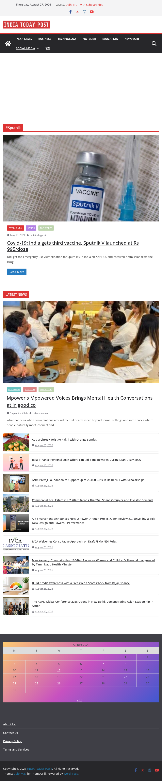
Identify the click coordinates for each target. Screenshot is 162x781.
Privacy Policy (12, 741)
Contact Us (10, 733)
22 (125, 677)
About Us (9, 724)
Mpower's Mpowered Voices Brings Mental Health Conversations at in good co (80, 401)
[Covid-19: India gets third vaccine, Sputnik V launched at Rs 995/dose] (81, 178)
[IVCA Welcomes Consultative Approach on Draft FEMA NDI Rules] (16, 544)
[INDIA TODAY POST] (8, 43)
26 (58, 683)
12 (58, 670)
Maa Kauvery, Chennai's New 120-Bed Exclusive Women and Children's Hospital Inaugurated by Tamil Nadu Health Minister (93, 562)
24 (14, 683)
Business (44, 39)
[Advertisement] (81, 82)
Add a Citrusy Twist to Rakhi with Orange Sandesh (65, 439)
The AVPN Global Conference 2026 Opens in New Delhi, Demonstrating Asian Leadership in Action (92, 604)
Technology (67, 39)
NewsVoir (131, 39)
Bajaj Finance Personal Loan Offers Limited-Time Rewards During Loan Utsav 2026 (86, 460)
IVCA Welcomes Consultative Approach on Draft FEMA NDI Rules (74, 541)
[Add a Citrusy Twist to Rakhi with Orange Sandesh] (16, 442)
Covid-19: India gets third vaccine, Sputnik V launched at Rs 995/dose (73, 245)
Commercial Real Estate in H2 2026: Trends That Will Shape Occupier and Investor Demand (92, 500)
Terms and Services (16, 749)
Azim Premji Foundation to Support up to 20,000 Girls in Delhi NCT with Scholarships (102, 6)
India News (24, 39)
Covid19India (15, 228)
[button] (37, 48)
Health (31, 228)
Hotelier (89, 39)
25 (36, 683)
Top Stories (46, 228)
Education (110, 39)
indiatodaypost (38, 235)
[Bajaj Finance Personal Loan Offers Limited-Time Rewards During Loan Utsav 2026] (16, 462)
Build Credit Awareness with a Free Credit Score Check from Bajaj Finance (81, 583)
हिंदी (48, 48)
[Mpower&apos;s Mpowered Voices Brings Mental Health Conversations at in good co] (81, 342)
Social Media (25, 48)
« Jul (79, 700)
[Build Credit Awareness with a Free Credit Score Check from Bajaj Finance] (16, 586)
